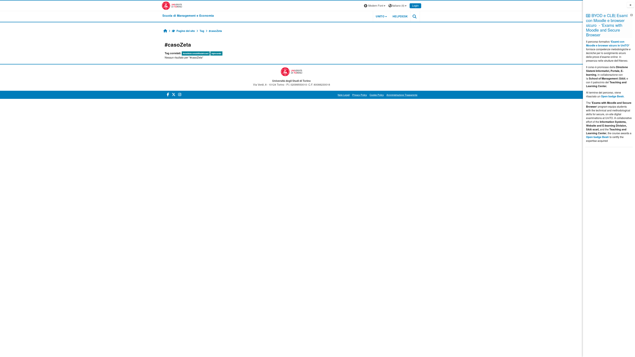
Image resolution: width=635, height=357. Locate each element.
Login (415, 5)
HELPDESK (400, 16)
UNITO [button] (380, 16)
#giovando (216, 53)
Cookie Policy (377, 95)
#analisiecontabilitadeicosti (196, 53)
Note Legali (344, 95)
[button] (375, 5)
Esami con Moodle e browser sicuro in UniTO (607, 43)
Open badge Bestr (597, 137)
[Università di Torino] (172, 5)
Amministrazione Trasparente (401, 95)
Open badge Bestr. (612, 96)
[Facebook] (168, 94)
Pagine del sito (185, 31)
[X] (173, 94)
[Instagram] (180, 94)
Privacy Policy (359, 95)
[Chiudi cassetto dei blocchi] (630, 5)
